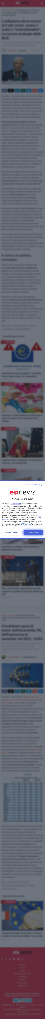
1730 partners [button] (16, 504)
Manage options (11, 532)
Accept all (33, 532)
